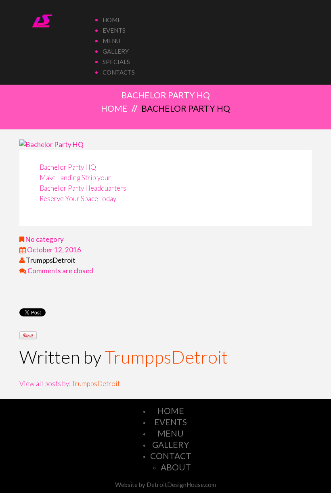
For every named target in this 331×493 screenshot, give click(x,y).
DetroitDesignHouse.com (181, 484)
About (176, 467)
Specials (116, 61)
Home (112, 19)
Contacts (119, 72)
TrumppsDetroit (50, 260)
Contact (170, 456)
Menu (111, 40)
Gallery (116, 51)
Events (114, 30)
